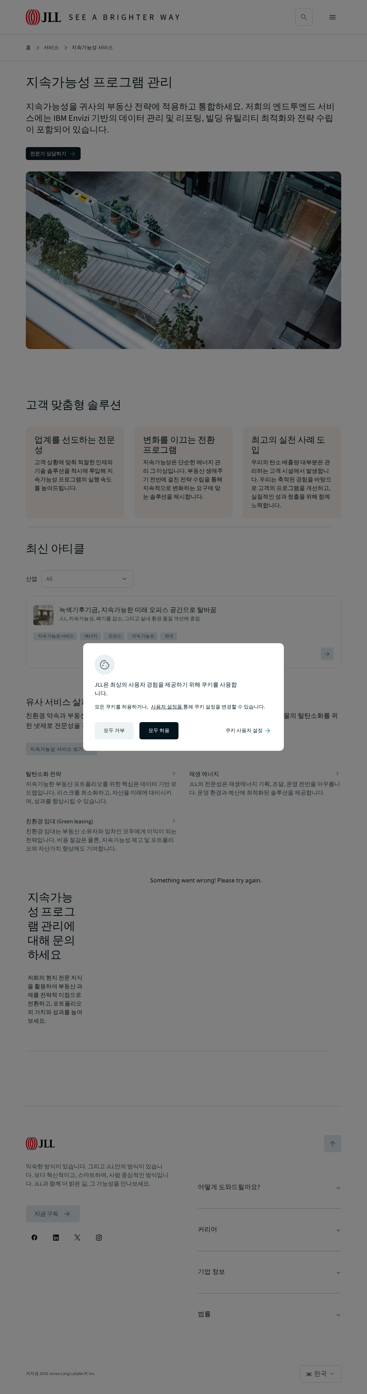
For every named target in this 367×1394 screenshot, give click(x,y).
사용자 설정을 (167, 707)
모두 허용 (159, 730)
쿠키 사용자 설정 (248, 730)
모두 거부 (114, 730)
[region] (183, 697)
